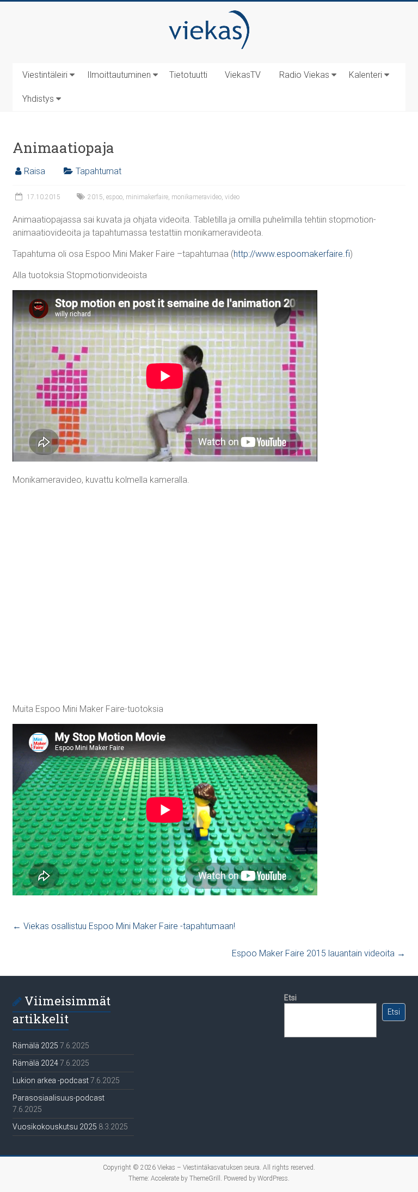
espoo (114, 197)
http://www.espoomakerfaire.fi (291, 254)
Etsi (290, 997)
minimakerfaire (147, 197)
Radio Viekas (304, 75)
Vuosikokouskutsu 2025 (55, 1126)
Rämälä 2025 (35, 1045)
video (232, 197)
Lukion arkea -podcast (51, 1080)
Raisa (34, 171)
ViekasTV (243, 75)
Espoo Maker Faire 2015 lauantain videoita (318, 953)
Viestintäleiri (44, 75)
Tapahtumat (98, 171)
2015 (95, 197)
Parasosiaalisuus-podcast (58, 1097)
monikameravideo (196, 197)
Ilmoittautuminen (119, 75)
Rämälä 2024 (35, 1063)
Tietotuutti (188, 75)
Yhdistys (38, 99)
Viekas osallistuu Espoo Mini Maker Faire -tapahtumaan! (124, 926)
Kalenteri (365, 75)
